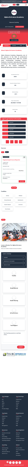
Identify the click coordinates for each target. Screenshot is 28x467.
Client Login (4, 449)
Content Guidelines (20, 438)
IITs (3, 399)
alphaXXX (11, 137)
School (17, 403)
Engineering (18, 399)
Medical (17, 401)
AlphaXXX (11, 122)
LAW (17, 406)
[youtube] (16, 462)
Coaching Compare (6, 440)
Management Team (20, 440)
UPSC (17, 404)
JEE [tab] (2, 152)
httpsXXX (11, 129)
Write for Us (4, 453)
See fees (22, 181)
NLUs (3, 404)
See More (14, 187)
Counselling (4, 436)
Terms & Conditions (20, 449)
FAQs (17, 451)
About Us (18, 432)
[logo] (4, 5)
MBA (17, 408)
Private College (5, 408)
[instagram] (13, 462)
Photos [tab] (3, 219)
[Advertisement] (14, 375)
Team (21, 45)
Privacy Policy (19, 447)
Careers (18, 434)
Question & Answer (6, 432)
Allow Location (12, 126)
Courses (14, 45)
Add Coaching (5, 447)
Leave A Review (14, 40)
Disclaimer (18, 455)
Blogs (3, 434)
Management (5, 425)
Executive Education (6, 438)
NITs (3, 401)
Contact (18, 436)
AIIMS (3, 403)
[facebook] (10, 462)
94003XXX (11, 133)
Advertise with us (6, 451)
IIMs (3, 406)
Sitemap (18, 453)
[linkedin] (20, 462)
